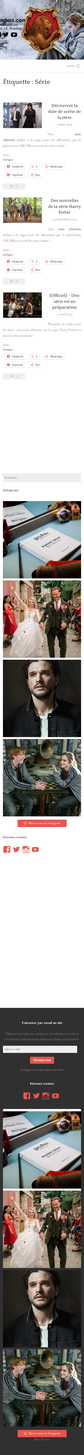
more (7, 155)
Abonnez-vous (42, 1060)
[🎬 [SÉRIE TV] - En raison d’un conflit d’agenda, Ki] (42, 698)
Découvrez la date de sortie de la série (64, 111)
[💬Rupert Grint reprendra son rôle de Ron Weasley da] (42, 539)
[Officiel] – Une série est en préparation (64, 301)
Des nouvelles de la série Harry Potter (64, 206)
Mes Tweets (42, 1439)
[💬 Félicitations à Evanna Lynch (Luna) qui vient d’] (42, 619)
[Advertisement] (42, 428)
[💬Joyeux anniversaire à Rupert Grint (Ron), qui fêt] (42, 777)
